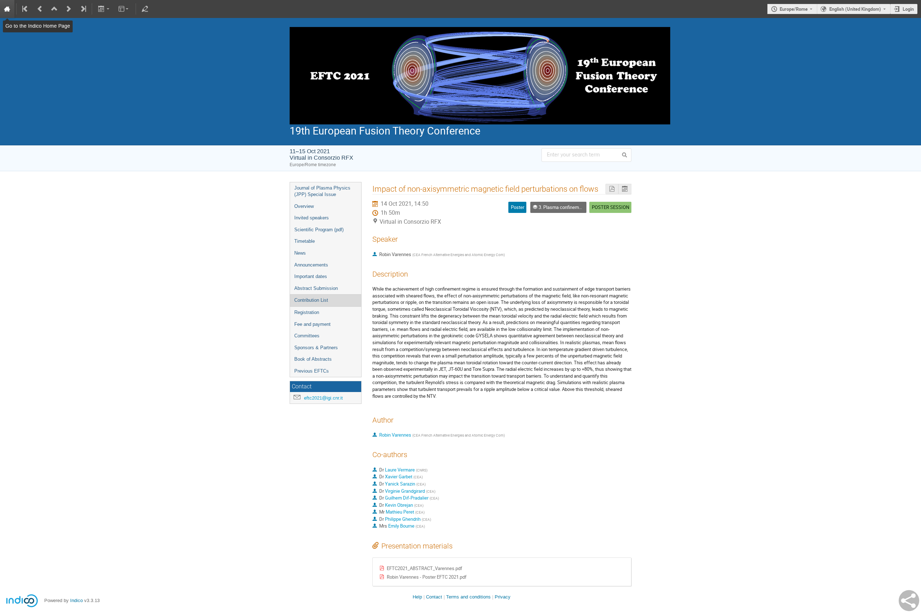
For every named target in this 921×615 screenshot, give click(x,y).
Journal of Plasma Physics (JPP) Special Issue (322, 191)
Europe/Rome (794, 9)
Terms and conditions (468, 597)
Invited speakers (311, 217)
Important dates (310, 276)
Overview (304, 206)
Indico (76, 600)
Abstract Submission (316, 288)
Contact (434, 597)
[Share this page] (909, 600)
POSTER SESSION (610, 207)
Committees (306, 335)
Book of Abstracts (313, 359)
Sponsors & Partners (316, 347)
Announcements (311, 265)
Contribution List (311, 300)
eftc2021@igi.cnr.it (323, 398)
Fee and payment (312, 324)
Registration (306, 312)
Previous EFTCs (311, 371)
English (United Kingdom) (855, 9)
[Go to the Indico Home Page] (7, 9)
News (300, 253)
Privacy (503, 597)
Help (417, 597)
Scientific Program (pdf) (319, 229)
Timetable (304, 241)
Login (908, 9)
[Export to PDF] (611, 189)
